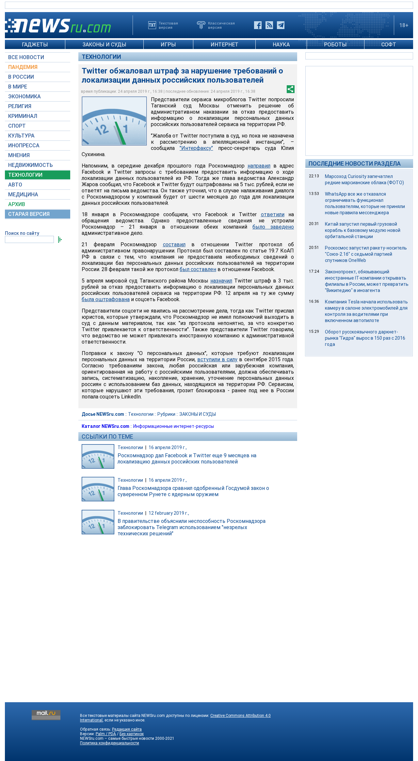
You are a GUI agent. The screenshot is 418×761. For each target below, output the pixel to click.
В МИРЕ (17, 87)
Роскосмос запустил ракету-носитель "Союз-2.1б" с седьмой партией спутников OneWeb (366, 254)
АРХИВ (16, 204)
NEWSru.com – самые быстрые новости (117, 738)
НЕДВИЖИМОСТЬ (30, 165)
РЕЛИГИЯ (19, 106)
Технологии (101, 56)
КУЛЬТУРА (21, 136)
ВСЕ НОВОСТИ (26, 57)
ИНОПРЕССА (24, 145)
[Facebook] (258, 25)
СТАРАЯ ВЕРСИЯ (29, 214)
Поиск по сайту (22, 233)
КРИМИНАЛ (22, 116)
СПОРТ (17, 126)
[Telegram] (280, 25)
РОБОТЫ (335, 44)
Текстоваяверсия (168, 25)
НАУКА (281, 44)
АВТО (15, 185)
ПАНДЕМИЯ (23, 67)
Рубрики (166, 414)
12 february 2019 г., (169, 513)
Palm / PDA (106, 734)
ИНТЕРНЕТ (224, 44)
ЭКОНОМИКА (24, 96)
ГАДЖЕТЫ (35, 44)
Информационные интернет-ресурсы (173, 426)
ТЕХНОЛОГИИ (25, 175)
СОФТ (388, 44)
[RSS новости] (269, 25)
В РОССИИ (21, 77)
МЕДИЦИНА (23, 194)
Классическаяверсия (221, 25)
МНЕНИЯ (19, 155)
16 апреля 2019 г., (168, 447)
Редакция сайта (127, 729)
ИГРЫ (168, 44)
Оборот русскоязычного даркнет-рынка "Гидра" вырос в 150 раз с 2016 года (365, 338)
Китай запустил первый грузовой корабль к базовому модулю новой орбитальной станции (362, 230)
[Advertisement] (359, 110)
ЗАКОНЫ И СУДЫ (104, 44)
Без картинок (132, 734)
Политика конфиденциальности (109, 743)
